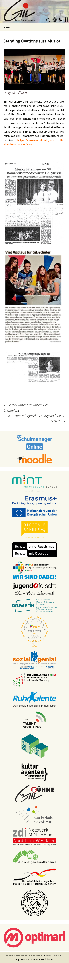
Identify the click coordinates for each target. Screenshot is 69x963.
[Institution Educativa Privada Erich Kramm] (34, 902)
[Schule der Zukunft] (34, 569)
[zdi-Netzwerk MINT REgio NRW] (34, 836)
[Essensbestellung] (66, 19)
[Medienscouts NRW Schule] (34, 745)
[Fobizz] (34, 631)
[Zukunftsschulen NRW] (34, 680)
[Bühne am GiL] (34, 793)
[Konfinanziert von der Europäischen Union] (34, 512)
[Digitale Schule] (34, 529)
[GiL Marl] (34, 11)
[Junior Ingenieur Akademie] (34, 856)
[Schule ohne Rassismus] (34, 549)
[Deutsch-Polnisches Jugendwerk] (34, 876)
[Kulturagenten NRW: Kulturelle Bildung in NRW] (34, 771)
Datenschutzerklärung (41, 959)
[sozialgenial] (34, 659)
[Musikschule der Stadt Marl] (34, 814)
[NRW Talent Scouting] (34, 719)
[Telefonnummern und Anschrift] (60, 19)
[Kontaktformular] (54, 19)
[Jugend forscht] (34, 588)
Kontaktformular (53, 955)
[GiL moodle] (34, 458)
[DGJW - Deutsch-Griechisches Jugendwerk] (34, 605)
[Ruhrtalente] (34, 698)
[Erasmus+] (34, 500)
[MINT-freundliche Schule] (34, 483)
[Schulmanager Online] (34, 442)
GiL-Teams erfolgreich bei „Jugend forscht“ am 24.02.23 (36, 418)
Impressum (22, 959)
